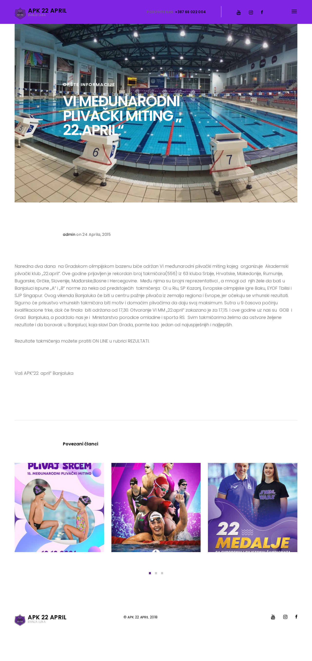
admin (69, 234)
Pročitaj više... (37, 538)
